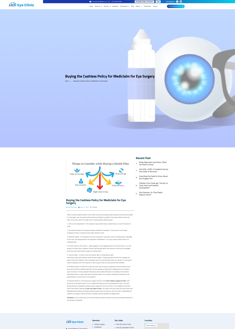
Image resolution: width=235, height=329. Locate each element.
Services (106, 6)
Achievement (124, 6)
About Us (97, 6)
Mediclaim (115, 6)
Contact (155, 6)
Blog (132, 6)
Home (91, 6)
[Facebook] (177, 1)
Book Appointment (175, 6)
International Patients (144, 2)
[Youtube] (181, 1)
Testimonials (147, 6)
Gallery (138, 6)
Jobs (158, 2)
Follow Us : (170, 2)
